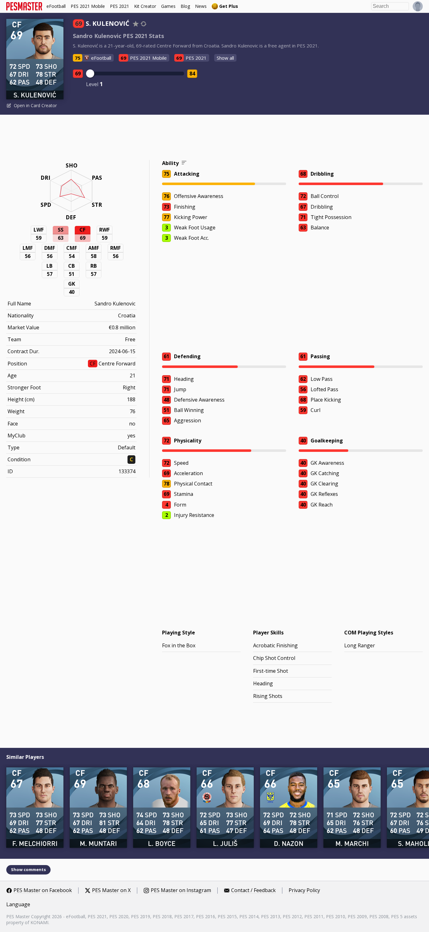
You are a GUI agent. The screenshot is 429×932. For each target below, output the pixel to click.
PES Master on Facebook (43, 890)
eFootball (56, 6)
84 (192, 73)
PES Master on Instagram (181, 890)
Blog (185, 6)
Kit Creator (145, 6)
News (201, 6)
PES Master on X (111, 890)
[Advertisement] (214, 138)
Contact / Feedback (253, 890)
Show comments (28, 869)
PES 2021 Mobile (88, 6)
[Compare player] (143, 23)
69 (78, 73)
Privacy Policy (304, 890)
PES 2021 (119, 6)
